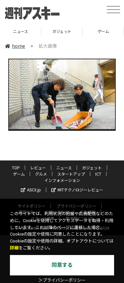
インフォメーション (62, 180)
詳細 (14, 247)
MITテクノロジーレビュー (80, 189)
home (18, 45)
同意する (62, 265)
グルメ (41, 174)
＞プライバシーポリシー (62, 280)
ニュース (64, 167)
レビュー (38, 167)
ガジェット (43, 31)
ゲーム (85, 31)
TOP (16, 167)
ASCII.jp (34, 189)
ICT (98, 174)
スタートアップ (71, 174)
